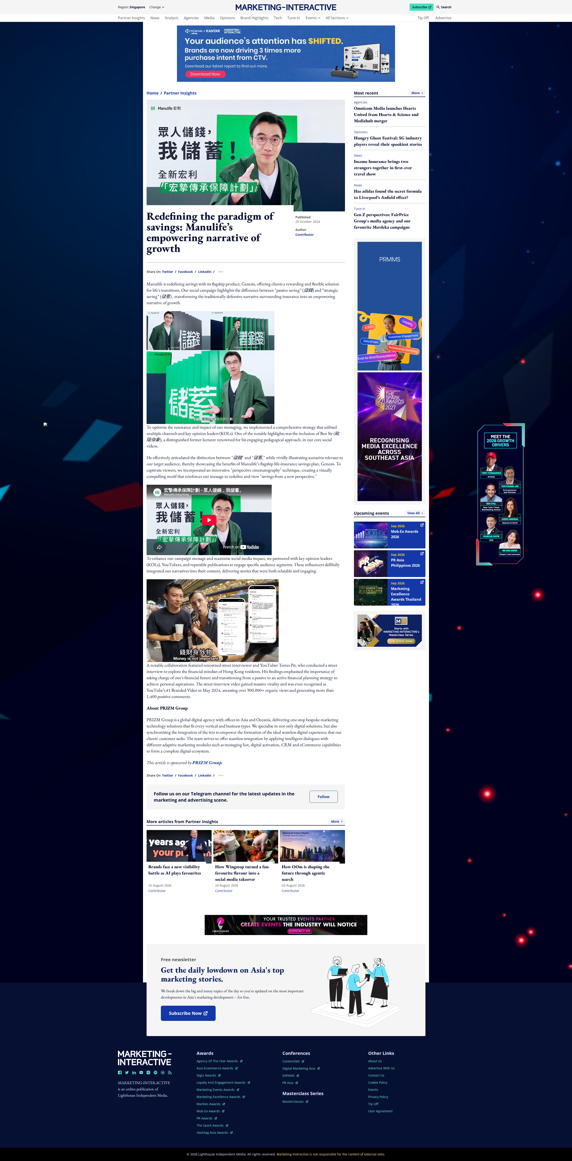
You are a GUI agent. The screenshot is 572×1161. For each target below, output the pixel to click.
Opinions (361, 132)
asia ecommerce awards (215, 1068)
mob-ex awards (210, 1111)
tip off (423, 17)
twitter (167, 272)
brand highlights (254, 17)
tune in (293, 17)
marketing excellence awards (219, 1097)
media (209, 17)
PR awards (207, 1118)
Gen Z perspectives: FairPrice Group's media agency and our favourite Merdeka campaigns (382, 221)
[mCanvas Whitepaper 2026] (286, 53)
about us (375, 1061)
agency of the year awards (218, 1061)
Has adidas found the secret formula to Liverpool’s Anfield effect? (388, 194)
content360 (293, 1061)
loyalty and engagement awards (221, 1082)
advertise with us (381, 1068)
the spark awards (212, 1125)
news (155, 17)
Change (155, 7)
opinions (227, 17)
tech (278, 17)
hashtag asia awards (213, 1132)
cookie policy (377, 1082)
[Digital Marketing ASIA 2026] (71, 464)
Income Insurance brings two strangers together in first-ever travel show (383, 167)
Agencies (360, 102)
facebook (185, 272)
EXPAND (290, 1075)
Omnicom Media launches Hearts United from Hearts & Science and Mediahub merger (386, 114)
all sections (335, 17)
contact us (376, 1075)
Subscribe (422, 8)
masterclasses (295, 1101)
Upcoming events (387, 513)
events (311, 17)
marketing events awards (216, 1089)
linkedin (204, 272)
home (153, 93)
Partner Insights (180, 93)
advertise (443, 17)
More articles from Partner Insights (243, 821)
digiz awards (209, 1075)
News (358, 155)
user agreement (380, 1111)
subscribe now (192, 1014)
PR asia (290, 1083)
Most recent (387, 93)
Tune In (359, 208)
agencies (191, 17)
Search (446, 7)
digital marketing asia (299, 1068)
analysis (172, 17)
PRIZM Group (207, 762)
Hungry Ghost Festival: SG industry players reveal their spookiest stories (388, 141)
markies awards (211, 1104)
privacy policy (378, 1097)
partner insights (131, 17)
